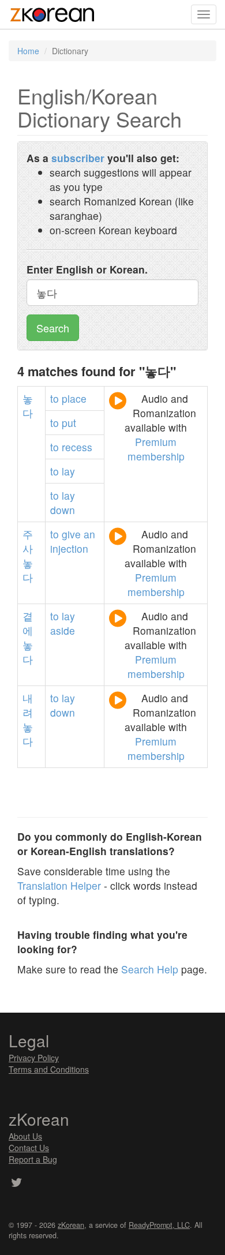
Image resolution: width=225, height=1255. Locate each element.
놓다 (27, 405)
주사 (27, 541)
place (74, 398)
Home (28, 51)
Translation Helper (59, 885)
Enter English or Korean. (87, 269)
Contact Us (29, 1147)
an (89, 534)
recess (77, 447)
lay (68, 471)
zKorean (71, 1225)
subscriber (77, 158)
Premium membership (156, 448)
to (54, 398)
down (62, 510)
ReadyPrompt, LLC (159, 1225)
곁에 (27, 623)
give (71, 534)
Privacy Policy (34, 1057)
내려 (27, 705)
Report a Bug (33, 1159)
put (69, 422)
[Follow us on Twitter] (16, 1183)
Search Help (149, 969)
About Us (25, 1136)
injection (69, 548)
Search (52, 327)
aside (62, 630)
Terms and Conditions (49, 1069)
